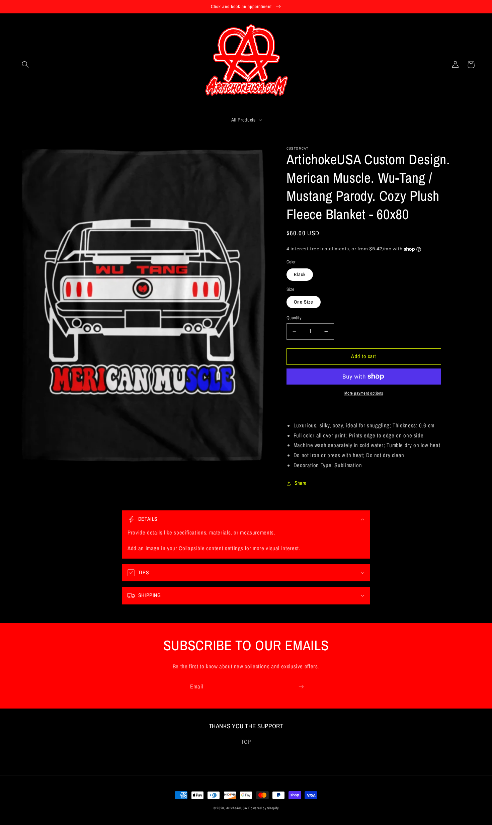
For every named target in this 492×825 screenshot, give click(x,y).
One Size (303, 302)
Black (300, 274)
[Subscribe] (301, 687)
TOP (246, 741)
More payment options (364, 393)
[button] (25, 64)
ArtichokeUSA (236, 808)
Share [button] (301, 483)
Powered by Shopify (263, 808)
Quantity (294, 318)
